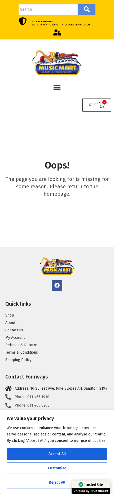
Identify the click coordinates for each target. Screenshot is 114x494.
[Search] (86, 9)
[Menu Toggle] (57, 88)
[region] (57, 452)
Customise (57, 468)
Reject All (57, 482)
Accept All (57, 454)
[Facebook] (57, 285)
